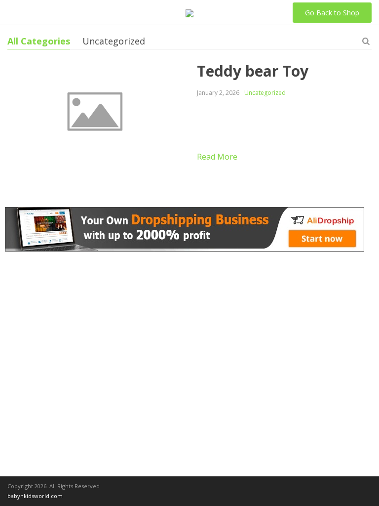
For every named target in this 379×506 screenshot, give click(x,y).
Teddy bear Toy (252, 71)
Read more (217, 156)
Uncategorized (113, 41)
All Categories (38, 41)
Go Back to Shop (332, 12)
